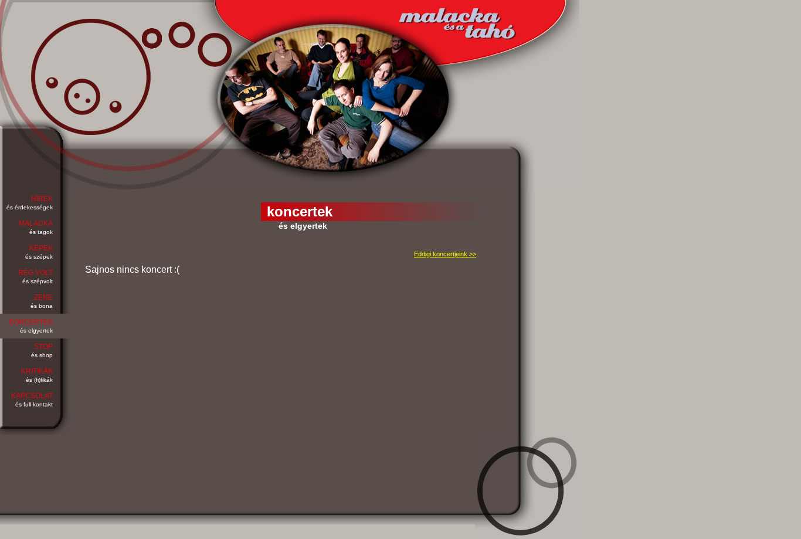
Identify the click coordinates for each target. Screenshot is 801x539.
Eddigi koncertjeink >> (445, 253)
